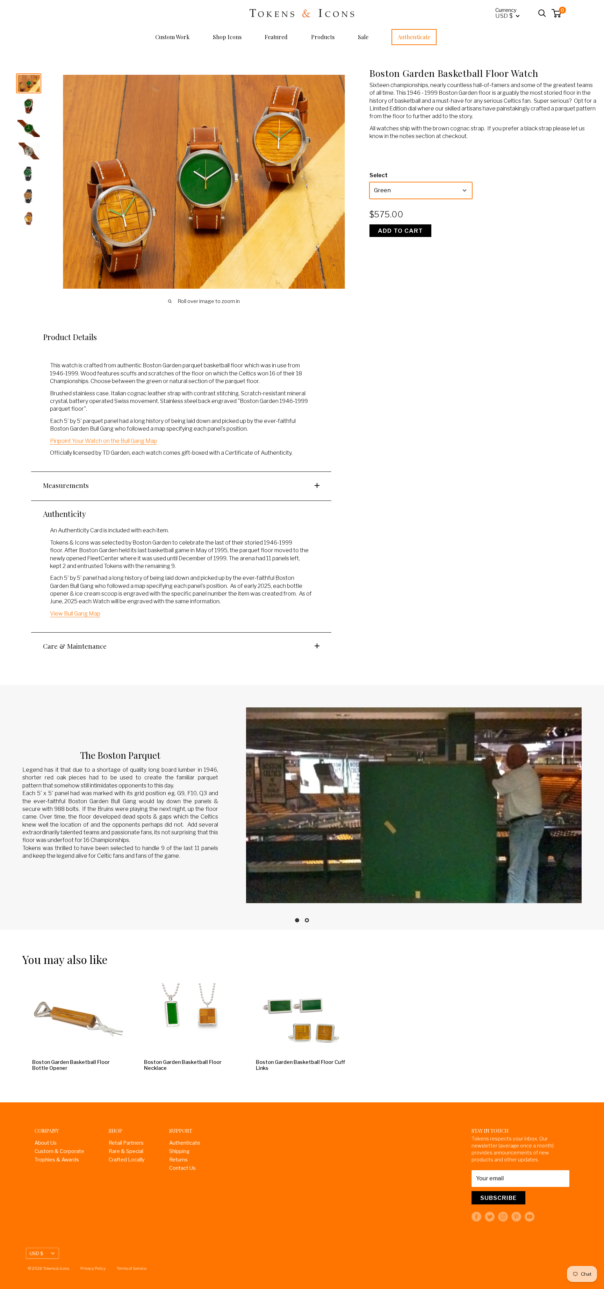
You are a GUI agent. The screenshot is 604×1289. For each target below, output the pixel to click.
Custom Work (172, 37)
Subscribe (498, 1197)
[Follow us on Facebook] (476, 1217)
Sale (363, 37)
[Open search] (542, 13)
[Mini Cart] (556, 13)
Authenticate (414, 37)
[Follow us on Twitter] (490, 1217)
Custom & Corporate (59, 1151)
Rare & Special (126, 1151)
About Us (46, 1143)
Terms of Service (131, 1268)
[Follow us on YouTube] (529, 1217)
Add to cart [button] (400, 230)
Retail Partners (126, 1143)
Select (378, 175)
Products (323, 37)
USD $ (36, 1253)
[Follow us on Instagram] (503, 1217)
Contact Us (182, 1168)
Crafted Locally (127, 1160)
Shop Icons (227, 37)
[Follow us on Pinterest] (516, 1217)
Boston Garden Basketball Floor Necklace (183, 1065)
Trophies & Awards (57, 1160)
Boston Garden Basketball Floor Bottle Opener (71, 1065)
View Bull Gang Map (75, 613)
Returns (178, 1160)
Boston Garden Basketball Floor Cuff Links (300, 1065)
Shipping (179, 1151)
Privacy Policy (93, 1268)
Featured (276, 37)
